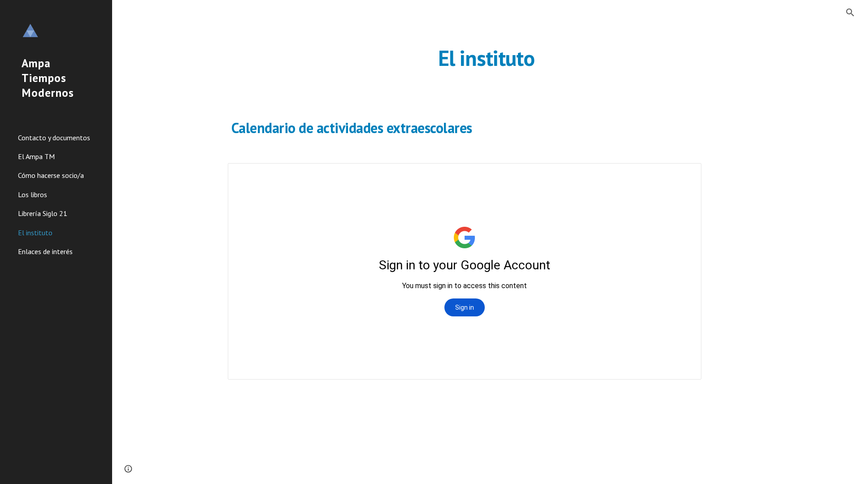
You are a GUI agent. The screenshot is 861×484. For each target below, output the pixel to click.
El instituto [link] (35, 232)
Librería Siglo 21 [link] (42, 213)
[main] (486, 56)
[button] (850, 12)
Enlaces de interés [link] (45, 251)
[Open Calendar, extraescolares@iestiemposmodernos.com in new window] (684, 174)
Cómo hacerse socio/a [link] (51, 175)
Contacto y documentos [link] (54, 137)
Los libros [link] (32, 194)
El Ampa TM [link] (36, 156)
